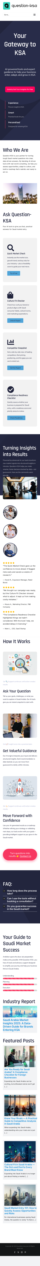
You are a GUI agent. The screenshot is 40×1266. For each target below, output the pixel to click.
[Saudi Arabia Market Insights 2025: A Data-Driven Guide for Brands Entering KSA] (20, 1007)
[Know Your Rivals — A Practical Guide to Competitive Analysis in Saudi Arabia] (20, 1096)
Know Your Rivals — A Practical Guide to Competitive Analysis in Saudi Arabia (20, 1121)
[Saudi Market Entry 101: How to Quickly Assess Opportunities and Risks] (20, 1186)
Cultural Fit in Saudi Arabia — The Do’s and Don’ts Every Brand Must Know (19, 1167)
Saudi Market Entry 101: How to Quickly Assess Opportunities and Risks (20, 1211)
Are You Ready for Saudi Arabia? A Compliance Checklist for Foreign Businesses (17, 1073)
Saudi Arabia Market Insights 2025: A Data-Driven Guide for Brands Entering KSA (18, 1025)
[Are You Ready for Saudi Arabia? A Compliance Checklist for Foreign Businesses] (20, 1047)
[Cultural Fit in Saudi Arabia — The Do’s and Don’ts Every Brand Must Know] (20, 1142)
